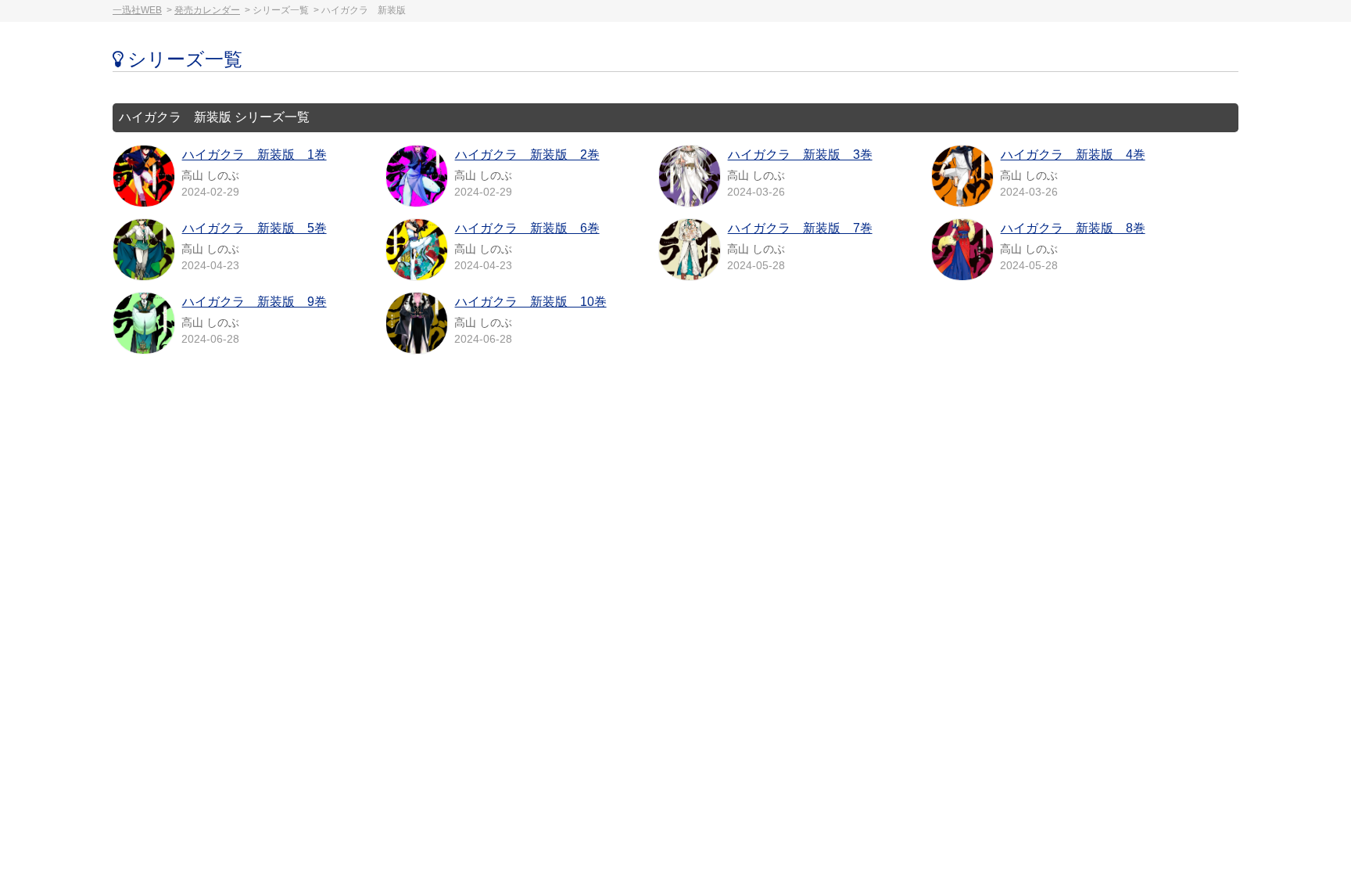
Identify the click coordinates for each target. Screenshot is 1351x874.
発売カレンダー (207, 10)
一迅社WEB (137, 10)
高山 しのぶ (210, 175)
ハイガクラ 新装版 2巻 (527, 154)
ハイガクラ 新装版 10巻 (531, 301)
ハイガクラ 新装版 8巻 (1073, 228)
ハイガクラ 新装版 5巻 (254, 228)
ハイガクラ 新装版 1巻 (254, 154)
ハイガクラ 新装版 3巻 (800, 154)
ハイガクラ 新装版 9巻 (254, 301)
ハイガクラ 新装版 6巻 (527, 228)
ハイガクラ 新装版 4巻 (1073, 154)
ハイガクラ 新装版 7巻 (800, 228)
